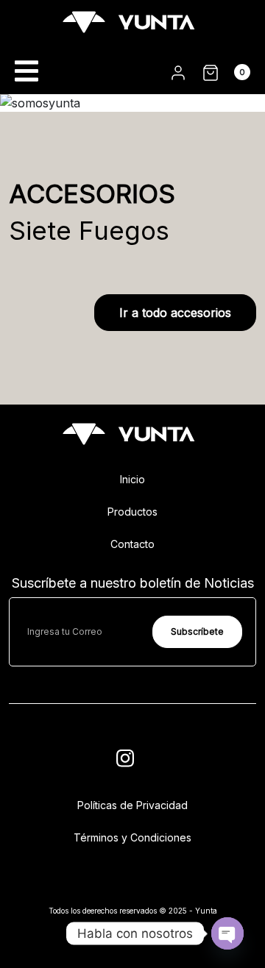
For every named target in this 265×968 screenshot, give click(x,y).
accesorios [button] (175, 312)
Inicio (132, 479)
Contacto (132, 544)
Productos (132, 511)
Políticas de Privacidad (132, 805)
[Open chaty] (227, 933)
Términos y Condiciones (132, 837)
